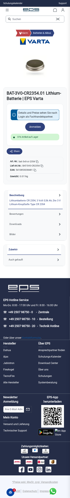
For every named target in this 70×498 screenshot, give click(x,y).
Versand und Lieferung (16, 424)
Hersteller (9, 343)
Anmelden (35, 126)
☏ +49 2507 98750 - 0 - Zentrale (26, 312)
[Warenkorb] (55, 10)
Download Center (48, 363)
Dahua (7, 350)
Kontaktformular (31, 337)
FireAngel (8, 369)
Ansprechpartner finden (51, 350)
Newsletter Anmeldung (10, 399)
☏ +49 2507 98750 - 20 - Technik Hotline (31, 326)
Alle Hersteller (11, 382)
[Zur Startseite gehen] (31, 10)
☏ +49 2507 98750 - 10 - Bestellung (28, 319)
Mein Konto (10, 417)
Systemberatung (47, 382)
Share (17, 151)
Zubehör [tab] (13, 249)
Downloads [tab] (15, 224)
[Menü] (7, 10)
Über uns (43, 369)
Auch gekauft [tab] (16, 259)
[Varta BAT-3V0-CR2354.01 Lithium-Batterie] (35, 66)
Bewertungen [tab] (16, 214)
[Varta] (35, 41)
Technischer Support (15, 430)
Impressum (46, 491)
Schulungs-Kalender (49, 356)
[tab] (35, 199)
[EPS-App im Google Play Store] (46, 433)
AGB (17, 491)
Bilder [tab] (12, 234)
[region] (35, 66)
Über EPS (44, 343)
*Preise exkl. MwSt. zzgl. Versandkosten (35, 482)
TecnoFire (8, 376)
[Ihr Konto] (63, 10)
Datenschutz (30, 491)
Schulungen (45, 376)
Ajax (5, 356)
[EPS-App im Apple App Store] (61, 433)
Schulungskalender (12, 3)
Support (63, 3)
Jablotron (8, 363)
